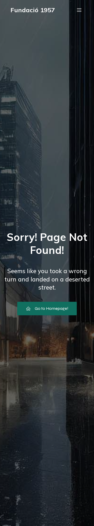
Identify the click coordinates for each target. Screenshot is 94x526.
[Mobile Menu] (79, 9)
